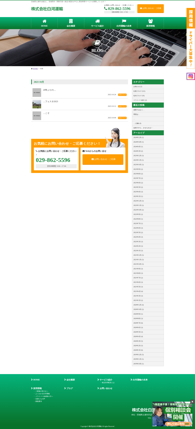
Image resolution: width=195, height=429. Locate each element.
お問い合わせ (106, 388)
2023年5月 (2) (138, 187)
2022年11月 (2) (138, 205)
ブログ (69, 388)
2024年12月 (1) (138, 137)
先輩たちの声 (40, 399)
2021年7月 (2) (138, 278)
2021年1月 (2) (138, 300)
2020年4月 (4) (138, 336)
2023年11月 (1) (138, 160)
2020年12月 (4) (138, 305)
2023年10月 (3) (138, 165)
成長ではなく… (139, 110)
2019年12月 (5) (138, 355)
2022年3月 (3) (138, 242)
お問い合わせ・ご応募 (152, 8)
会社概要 (70, 380)
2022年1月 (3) (138, 251)
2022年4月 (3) (138, 237)
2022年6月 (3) (138, 228)
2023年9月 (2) (138, 169)
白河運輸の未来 (140, 380)
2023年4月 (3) (138, 192)
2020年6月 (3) (138, 327)
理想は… (136, 114)
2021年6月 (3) (138, 282)
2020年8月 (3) (138, 318)
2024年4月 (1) (138, 147)
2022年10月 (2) (138, 210)
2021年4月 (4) (138, 291)
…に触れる (137, 123)
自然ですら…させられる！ (143, 128)
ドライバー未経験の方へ (44, 396)
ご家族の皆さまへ (41, 391)
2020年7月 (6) (138, 323)
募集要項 (38, 401)
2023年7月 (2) (138, 178)
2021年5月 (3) (138, 287)
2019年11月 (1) (138, 359)
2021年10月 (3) (138, 264)
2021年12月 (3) (138, 255)
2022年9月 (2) (138, 214)
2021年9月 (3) (138, 269)
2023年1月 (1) (138, 196)
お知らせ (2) (137, 86)
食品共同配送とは (108, 382)
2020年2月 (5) (138, 346)
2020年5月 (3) (138, 332)
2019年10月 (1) (138, 364)
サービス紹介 (106, 380)
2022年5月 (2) (138, 232)
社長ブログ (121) (139, 91)
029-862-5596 (119, 8)
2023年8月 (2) (138, 174)
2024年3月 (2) (138, 151)
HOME (36, 380)
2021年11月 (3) (138, 260)
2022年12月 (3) (138, 201)
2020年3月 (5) (138, 341)
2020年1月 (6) (138, 350)
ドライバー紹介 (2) (140, 100)
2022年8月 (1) (138, 219)
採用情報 (37, 388)
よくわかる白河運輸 (42, 394)
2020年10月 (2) (138, 309)
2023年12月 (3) (138, 156)
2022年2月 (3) (138, 246)
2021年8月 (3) (138, 273)
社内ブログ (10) (138, 96)
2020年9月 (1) (138, 314)
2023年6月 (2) (138, 183)
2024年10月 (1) (138, 142)
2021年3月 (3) (138, 296)
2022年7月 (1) (138, 223)
